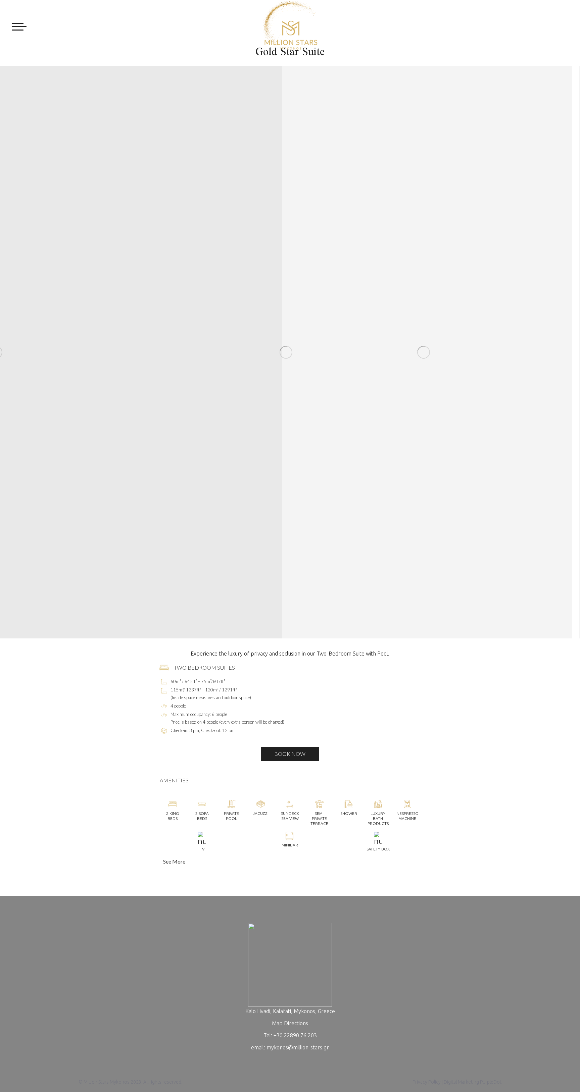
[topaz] (170, 352)
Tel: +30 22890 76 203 (290, 1035)
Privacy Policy (427, 1082)
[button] (290, 861)
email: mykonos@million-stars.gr (290, 1047)
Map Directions (290, 1023)
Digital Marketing (461, 1082)
